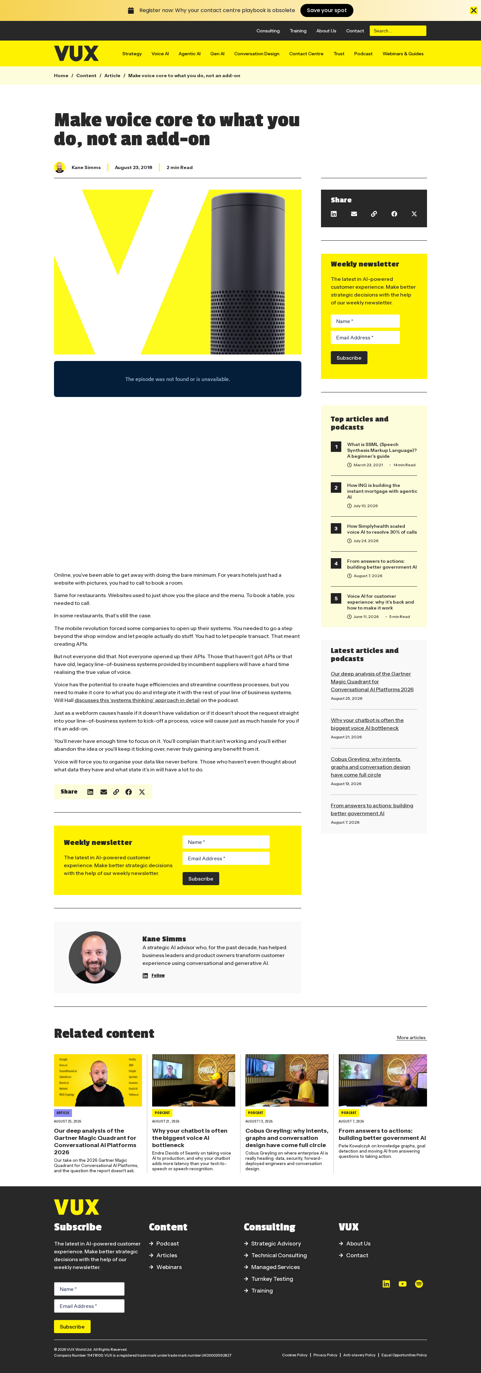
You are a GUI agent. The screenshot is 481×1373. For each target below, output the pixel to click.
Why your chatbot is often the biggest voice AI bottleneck (189, 1138)
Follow (158, 975)
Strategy (132, 54)
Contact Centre (306, 54)
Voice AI (160, 54)
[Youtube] (402, 1284)
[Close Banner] (474, 10)
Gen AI (217, 54)
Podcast (363, 54)
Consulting (268, 31)
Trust (339, 54)
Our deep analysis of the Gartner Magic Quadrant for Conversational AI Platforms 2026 (372, 681)
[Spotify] (419, 1284)
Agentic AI (190, 54)
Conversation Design (256, 54)
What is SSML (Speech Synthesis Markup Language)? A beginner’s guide (382, 450)
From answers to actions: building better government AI (382, 564)
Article (112, 75)
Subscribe (200, 878)
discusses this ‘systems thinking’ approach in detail (137, 700)
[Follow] (145, 976)
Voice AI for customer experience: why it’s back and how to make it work (380, 602)
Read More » (342, 705)
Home (61, 75)
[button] (90, 792)
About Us (326, 31)
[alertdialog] (240, 10)
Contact (355, 31)
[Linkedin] (386, 1284)
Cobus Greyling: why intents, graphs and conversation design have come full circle (370, 767)
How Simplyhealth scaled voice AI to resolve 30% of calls (382, 529)
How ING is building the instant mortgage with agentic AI (382, 491)
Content (86, 75)
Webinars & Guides (403, 54)
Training (298, 31)
